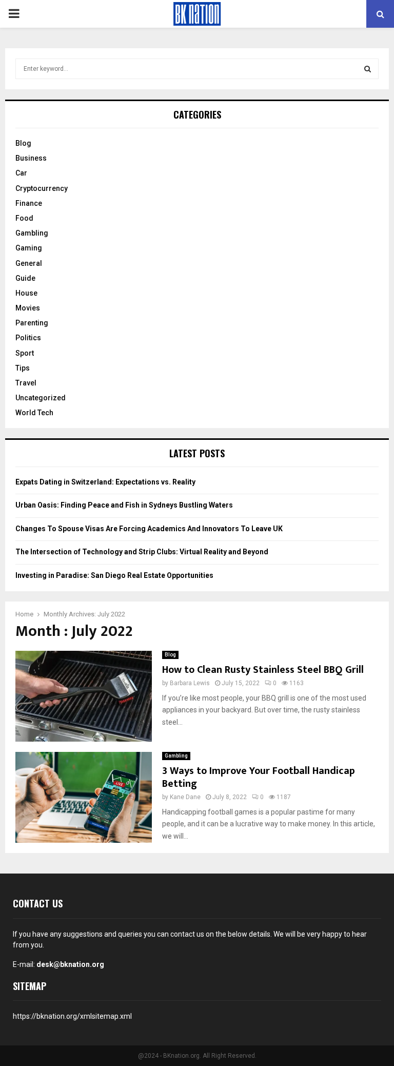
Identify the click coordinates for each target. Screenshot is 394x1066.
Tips (22, 368)
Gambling (176, 756)
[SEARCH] (368, 69)
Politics (28, 338)
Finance (28, 203)
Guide (25, 278)
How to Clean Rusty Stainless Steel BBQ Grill (263, 670)
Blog (170, 654)
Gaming (28, 248)
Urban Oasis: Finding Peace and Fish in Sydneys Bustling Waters (124, 505)
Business (31, 158)
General (28, 263)
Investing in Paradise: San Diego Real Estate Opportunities (114, 575)
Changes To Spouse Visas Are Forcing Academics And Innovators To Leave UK (149, 529)
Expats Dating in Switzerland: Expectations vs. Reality (105, 482)
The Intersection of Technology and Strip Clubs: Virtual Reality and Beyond (141, 552)
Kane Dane (185, 797)
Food (24, 218)
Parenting (31, 323)
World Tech (34, 413)
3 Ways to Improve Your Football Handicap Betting (258, 777)
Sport (24, 353)
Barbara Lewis (190, 683)
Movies (27, 308)
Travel (25, 383)
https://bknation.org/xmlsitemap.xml (72, 1016)
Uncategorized (40, 398)
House (26, 293)
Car (21, 173)
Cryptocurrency (41, 188)
